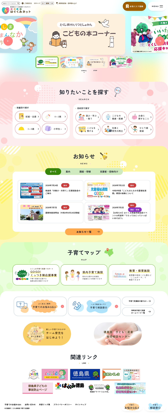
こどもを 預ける (91, 129)
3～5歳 (31, 128)
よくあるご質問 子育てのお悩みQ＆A (40, 306)
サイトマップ (80, 404)
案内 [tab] (68, 171)
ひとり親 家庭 (144, 129)
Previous (8, 41)
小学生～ (58, 128)
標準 (47, 3)
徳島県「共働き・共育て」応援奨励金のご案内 (62, 192)
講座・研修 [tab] (85, 171)
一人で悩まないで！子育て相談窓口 (94, 306)
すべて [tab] (53, 171)
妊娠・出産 (31, 116)
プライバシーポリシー (62, 404)
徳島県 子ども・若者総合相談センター (118, 333)
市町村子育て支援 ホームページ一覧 (138, 311)
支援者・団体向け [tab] (109, 171)
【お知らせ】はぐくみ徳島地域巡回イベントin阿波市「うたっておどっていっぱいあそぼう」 (129, 215)
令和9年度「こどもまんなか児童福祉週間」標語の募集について (129, 192)
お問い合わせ (30, 404)
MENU (155, 6)
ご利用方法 (28, 3)
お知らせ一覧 (84, 231)
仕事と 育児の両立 (117, 129)
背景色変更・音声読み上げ (68, 3)
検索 (18, 3)
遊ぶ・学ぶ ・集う (91, 117)
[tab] (47, 66)
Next (160, 41)
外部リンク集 (44, 404)
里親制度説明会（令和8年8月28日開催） (63, 212)
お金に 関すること (143, 117)
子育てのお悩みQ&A (13, 404)
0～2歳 (58, 116)
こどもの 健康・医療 (117, 117)
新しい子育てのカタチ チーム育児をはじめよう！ (47, 333)
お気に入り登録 (136, 6)
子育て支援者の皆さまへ (138, 301)
